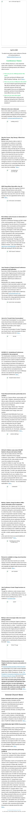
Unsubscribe (9, 810)
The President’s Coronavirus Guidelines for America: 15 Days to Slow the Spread (13, 674)
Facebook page (11, 598)
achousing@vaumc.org (14, 293)
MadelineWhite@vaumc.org (14, 57)
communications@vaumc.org (15, 118)
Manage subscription (17, 810)
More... (23, 79)
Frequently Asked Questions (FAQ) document (13, 666)
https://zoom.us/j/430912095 (8, 246)
